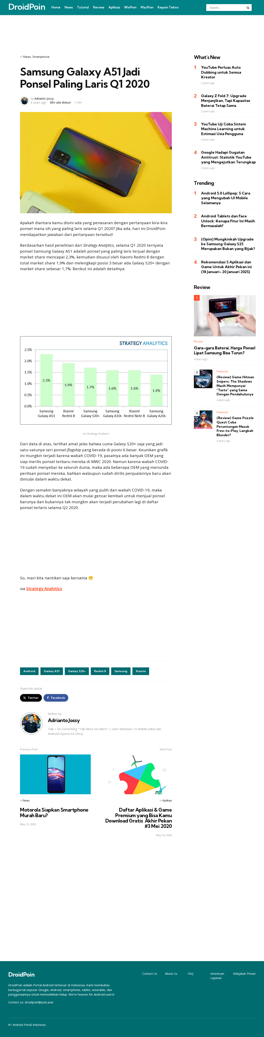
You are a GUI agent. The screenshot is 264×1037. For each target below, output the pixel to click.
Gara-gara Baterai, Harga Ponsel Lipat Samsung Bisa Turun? (224, 350)
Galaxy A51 (52, 671)
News (69, 7)
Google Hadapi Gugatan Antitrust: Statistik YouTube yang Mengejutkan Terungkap (228, 157)
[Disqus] (96, 899)
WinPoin (130, 7)
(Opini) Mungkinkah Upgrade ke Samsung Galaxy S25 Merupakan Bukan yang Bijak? (228, 244)
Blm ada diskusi (60, 102)
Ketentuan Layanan (217, 976)
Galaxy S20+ (77, 671)
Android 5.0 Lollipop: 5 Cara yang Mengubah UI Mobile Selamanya (225, 198)
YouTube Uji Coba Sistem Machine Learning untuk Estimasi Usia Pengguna (223, 129)
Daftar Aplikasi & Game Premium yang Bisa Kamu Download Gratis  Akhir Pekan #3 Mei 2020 (138, 818)
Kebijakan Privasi (244, 974)
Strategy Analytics (44, 588)
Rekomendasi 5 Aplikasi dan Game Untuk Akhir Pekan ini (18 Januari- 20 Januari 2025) (226, 267)
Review (98, 7)
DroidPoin (26, 7)
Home (55, 7)
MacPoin (147, 7)
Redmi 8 (100, 671)
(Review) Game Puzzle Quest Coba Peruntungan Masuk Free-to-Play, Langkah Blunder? (235, 426)
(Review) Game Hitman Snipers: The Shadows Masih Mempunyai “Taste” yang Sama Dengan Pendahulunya (235, 385)
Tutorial (83, 7)
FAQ (190, 974)
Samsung (120, 671)
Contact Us (149, 974)
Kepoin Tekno (168, 7)
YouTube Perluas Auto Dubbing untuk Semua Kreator (221, 72)
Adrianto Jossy (44, 98)
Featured (222, 371)
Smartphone (41, 57)
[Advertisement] (132, 29)
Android (29, 671)
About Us (171, 974)
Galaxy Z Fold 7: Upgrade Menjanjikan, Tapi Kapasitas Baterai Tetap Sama (225, 100)
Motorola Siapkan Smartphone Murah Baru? (54, 812)
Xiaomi (141, 671)
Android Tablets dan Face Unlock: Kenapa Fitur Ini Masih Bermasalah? (228, 221)
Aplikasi (114, 7)
